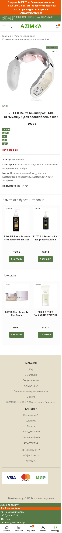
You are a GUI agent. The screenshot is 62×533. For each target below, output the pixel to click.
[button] (16, 259)
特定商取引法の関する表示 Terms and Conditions (30, 402)
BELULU (6, 106)
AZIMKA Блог (31, 386)
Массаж (42, 173)
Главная (6, 36)
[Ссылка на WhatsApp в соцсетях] (22, 186)
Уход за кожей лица (24, 36)
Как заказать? (30, 415)
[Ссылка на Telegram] (26, 186)
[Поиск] (10, 26)
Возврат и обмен (31, 437)
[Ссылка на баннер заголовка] (31, 7)
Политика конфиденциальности (31, 391)
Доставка (31, 420)
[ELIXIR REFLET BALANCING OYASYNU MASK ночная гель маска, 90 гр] (45, 296)
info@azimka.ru (31, 455)
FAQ (31, 369)
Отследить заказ (31, 431)
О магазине (31, 375)
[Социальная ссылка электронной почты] (19, 186)
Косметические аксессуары (16, 177)
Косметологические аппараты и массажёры (25, 39)
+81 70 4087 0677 (31, 450)
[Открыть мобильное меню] (4, 26)
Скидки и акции (31, 380)
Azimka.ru (31, 461)
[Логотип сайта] (31, 26)
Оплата (31, 426)
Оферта (31, 397)
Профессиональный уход (23, 173)
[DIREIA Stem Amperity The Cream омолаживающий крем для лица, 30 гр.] (16, 296)
